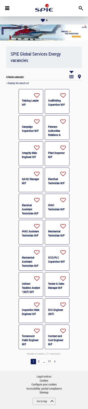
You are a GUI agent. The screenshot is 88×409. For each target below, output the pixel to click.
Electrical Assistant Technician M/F (30, 209)
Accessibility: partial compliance (44, 388)
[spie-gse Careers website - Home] (43, 8)
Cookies (44, 380)
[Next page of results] (54, 361)
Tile (71, 76)
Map (79, 76)
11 (49, 361)
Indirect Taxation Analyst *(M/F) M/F (31, 288)
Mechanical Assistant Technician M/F (30, 261)
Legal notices (44, 376)
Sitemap (44, 392)
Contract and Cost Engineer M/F (55, 340)
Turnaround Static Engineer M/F (30, 340)
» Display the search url (17, 83)
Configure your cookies (44, 384)
